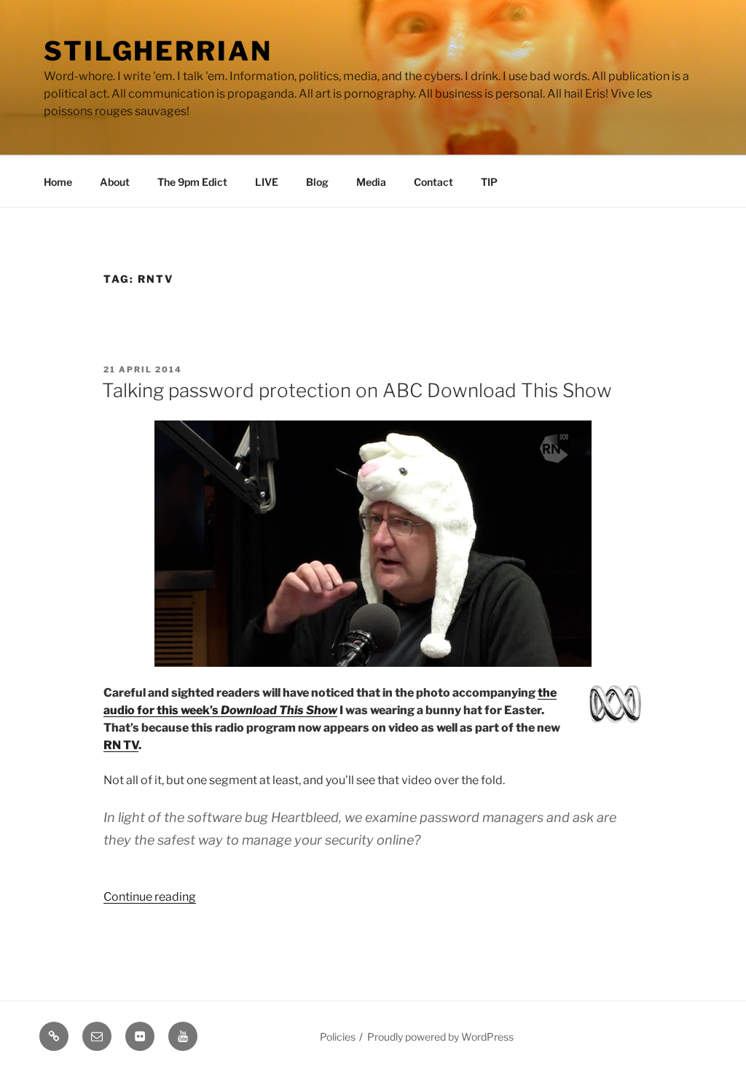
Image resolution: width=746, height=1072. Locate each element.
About (115, 182)
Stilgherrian (158, 51)
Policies (338, 1036)
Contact (433, 182)
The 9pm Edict (192, 182)
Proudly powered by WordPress (440, 1036)
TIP (489, 182)
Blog (317, 182)
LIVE (266, 182)
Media (371, 182)
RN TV (120, 745)
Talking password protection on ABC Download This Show (357, 390)
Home (58, 182)
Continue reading (149, 897)
